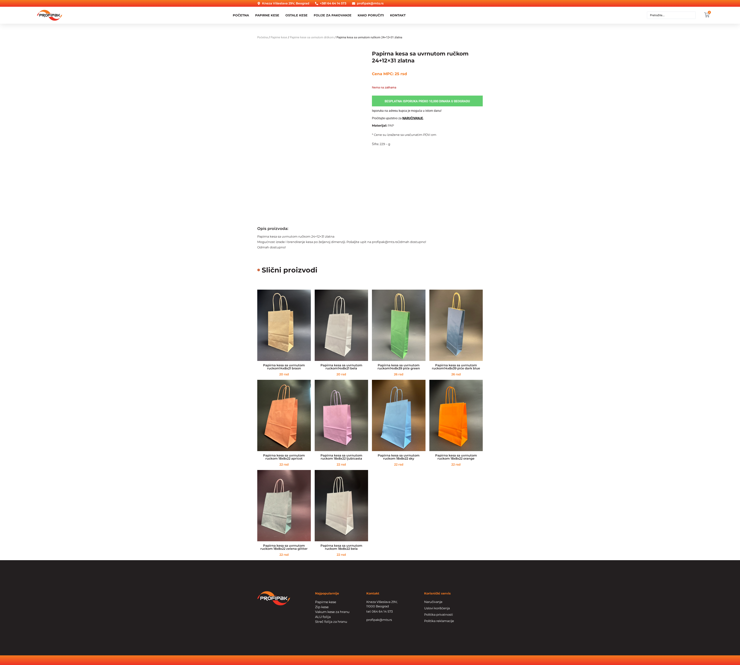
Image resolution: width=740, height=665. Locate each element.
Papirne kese (267, 15)
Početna (241, 15)
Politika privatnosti (438, 614)
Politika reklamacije (439, 621)
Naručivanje (433, 602)
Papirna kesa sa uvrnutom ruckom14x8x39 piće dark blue (456, 366)
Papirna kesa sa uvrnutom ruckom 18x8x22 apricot (284, 457)
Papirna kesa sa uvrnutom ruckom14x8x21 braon (284, 366)
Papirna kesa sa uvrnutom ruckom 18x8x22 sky (399, 457)
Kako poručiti (371, 15)
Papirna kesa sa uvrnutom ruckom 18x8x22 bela (341, 547)
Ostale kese (296, 15)
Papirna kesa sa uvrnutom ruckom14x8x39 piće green (399, 366)
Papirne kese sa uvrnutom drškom (312, 37)
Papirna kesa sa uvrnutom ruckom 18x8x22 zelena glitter (284, 547)
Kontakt (398, 15)
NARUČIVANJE (412, 118)
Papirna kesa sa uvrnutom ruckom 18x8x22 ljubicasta (341, 457)
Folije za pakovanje (333, 15)
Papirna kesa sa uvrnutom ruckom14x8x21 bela (341, 366)
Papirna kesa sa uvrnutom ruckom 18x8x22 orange (456, 457)
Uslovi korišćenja (437, 608)
